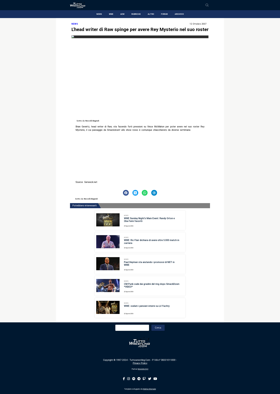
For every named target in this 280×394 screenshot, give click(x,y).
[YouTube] (155, 379)
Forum (164, 14)
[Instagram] (128, 379)
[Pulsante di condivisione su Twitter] (135, 193)
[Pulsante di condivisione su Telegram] (154, 193)
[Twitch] (144, 379)
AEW (122, 14)
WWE (111, 14)
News (99, 14)
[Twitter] (149, 379)
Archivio (179, 14)
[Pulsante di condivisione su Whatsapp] (145, 193)
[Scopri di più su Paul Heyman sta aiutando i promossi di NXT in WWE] (108, 264)
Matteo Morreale (149, 389)
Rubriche (136, 14)
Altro (151, 14)
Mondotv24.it (143, 369)
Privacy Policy (140, 363)
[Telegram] (138, 379)
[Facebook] (124, 379)
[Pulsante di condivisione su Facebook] (126, 193)
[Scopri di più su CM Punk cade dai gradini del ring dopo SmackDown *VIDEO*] (108, 286)
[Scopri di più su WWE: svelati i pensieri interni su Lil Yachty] (108, 308)
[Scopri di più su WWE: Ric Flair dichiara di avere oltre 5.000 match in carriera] (108, 242)
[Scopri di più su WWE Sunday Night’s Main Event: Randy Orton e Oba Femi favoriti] (108, 220)
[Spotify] (133, 379)
